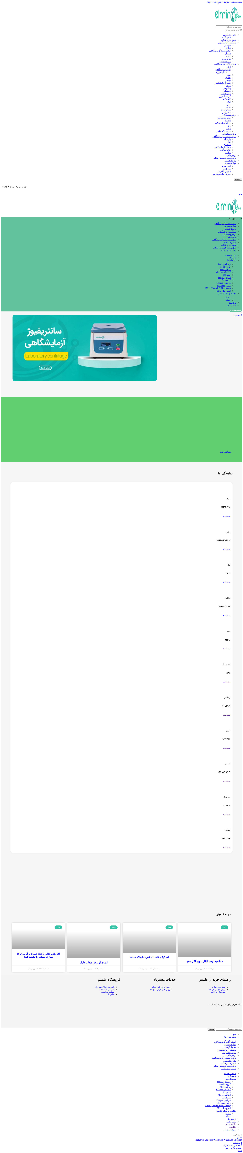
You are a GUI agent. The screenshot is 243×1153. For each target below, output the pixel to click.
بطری (228, 77)
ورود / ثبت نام (229, 1129)
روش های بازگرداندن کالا (160, 990)
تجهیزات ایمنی (229, 34)
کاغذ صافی (225, 150)
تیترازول (227, 168)
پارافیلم (227, 139)
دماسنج (227, 144)
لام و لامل (226, 99)
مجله (228, 300)
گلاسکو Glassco (223, 272)
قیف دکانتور (225, 93)
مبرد (228, 104)
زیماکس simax (224, 264)
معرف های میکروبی (221, 174)
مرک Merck (225, 269)
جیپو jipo (227, 275)
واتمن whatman (224, 285)
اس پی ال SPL (224, 291)
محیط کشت (230, 160)
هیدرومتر (226, 112)
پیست (228, 120)
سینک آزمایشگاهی (222, 147)
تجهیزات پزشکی (228, 40)
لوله (229, 101)
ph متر (228, 45)
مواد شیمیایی (230, 163)
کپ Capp (226, 280)
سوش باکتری (224, 171)
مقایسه (232, 1127)
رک (229, 126)
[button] (15, 348)
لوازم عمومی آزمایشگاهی (224, 136)
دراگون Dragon (224, 283)
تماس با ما (110, 994)
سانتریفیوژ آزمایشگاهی (220, 51)
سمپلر (228, 53)
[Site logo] (228, 24)
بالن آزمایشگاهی (223, 69)
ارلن (229, 67)
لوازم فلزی (231, 155)
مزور (228, 107)
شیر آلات (226, 37)
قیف (228, 128)
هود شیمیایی (225, 61)
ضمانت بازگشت (107, 992)
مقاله (228, 297)
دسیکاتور (226, 91)
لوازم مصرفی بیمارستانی (224, 158)
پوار (229, 142)
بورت (228, 80)
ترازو (228, 48)
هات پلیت (226, 59)
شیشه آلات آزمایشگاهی (225, 64)
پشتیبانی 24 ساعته (107, 990)
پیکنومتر (227, 88)
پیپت (228, 85)
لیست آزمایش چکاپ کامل (94, 962)
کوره (228, 56)
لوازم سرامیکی (229, 134)
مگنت (228, 152)
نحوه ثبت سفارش (218, 987)
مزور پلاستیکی (224, 131)
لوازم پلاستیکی (229, 115)
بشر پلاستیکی (224, 118)
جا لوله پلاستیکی (223, 123)
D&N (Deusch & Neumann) (218, 288)
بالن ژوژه (220, 72)
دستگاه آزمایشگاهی (227, 42)
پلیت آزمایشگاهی (223, 83)
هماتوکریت (226, 109)
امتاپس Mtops (224, 277)
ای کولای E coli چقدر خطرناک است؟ (149, 957)
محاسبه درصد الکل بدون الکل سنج (204, 961)
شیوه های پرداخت (218, 992)
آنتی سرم (226, 166)
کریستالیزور (225, 96)
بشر (229, 75)
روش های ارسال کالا (217, 990)
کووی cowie (225, 267)
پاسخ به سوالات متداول (160, 987)
